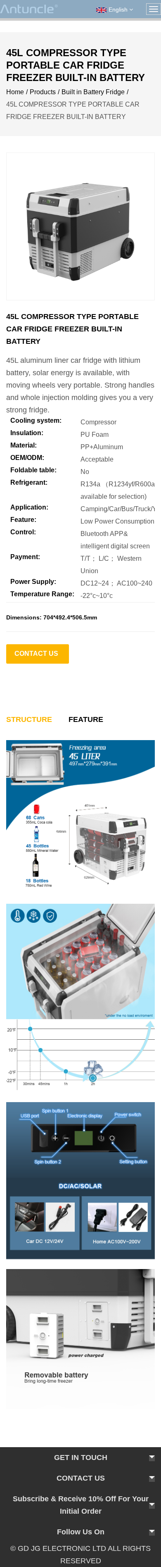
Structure (29, 719)
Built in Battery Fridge (93, 91)
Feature (86, 719)
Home (15, 91)
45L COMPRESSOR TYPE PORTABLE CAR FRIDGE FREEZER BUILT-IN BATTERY (72, 328)
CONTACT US (36, 653)
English (119, 9)
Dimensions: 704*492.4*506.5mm (51, 617)
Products (43, 91)
